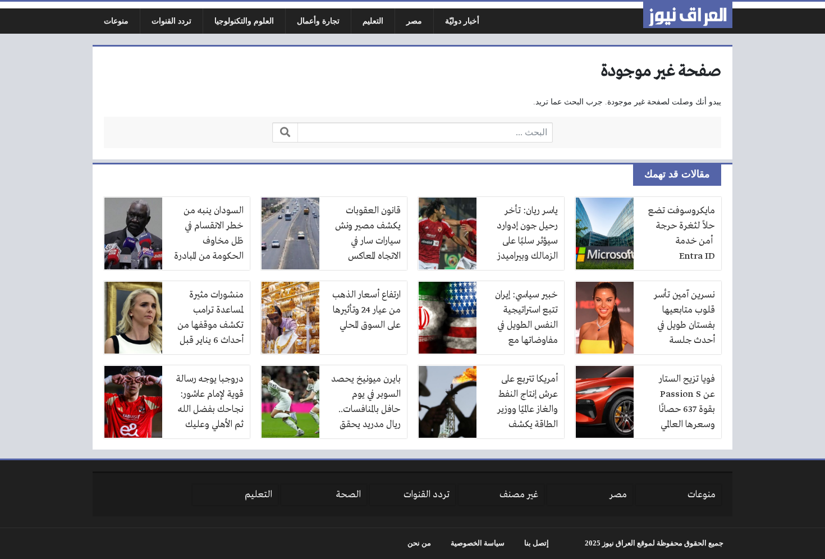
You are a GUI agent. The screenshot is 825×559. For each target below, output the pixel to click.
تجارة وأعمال (318, 21)
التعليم (373, 21)
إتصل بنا (536, 543)
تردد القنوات (171, 21)
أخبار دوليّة (462, 21)
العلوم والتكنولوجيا (244, 21)
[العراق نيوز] (687, 15)
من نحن (419, 543)
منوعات (116, 21)
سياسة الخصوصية (478, 543)
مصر (414, 21)
